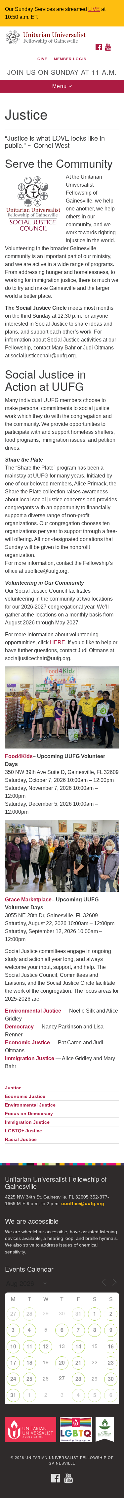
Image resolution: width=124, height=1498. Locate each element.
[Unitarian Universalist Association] (32, 1429)
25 (29, 1379)
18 (29, 1362)
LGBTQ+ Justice (23, 1130)
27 (13, 1313)
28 (29, 1313)
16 (111, 1346)
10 (13, 1346)
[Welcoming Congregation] (77, 1429)
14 (78, 1346)
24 (13, 1379)
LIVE (94, 9)
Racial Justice (21, 1139)
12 (46, 1346)
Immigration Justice (29, 1058)
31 (78, 1313)
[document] (62, 624)
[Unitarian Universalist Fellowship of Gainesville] (62, 33)
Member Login (70, 59)
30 (111, 1379)
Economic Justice (25, 1096)
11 (29, 1346)
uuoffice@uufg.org (82, 1203)
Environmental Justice (30, 1105)
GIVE (42, 59)
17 (13, 1362)
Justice (13, 1087)
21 (78, 1362)
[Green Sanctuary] (106, 1429)
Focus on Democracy (29, 1113)
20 (62, 1362)
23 (111, 1362)
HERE (57, 642)
